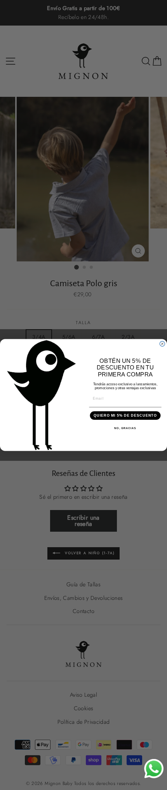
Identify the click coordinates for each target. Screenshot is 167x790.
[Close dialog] (162, 343)
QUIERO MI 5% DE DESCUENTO (125, 415)
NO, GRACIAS (125, 428)
